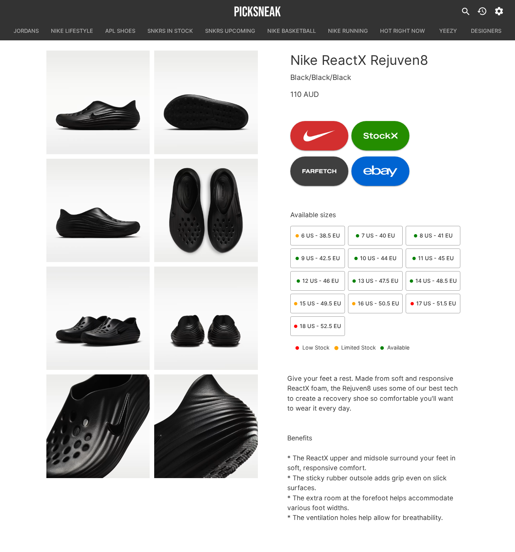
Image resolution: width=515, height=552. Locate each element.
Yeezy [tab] (448, 31)
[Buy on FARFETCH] (319, 171)
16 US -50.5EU (378, 303)
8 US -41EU (436, 235)
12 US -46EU (320, 281)
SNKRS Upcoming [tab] (230, 31)
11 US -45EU (436, 258)
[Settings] (499, 11)
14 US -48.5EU (436, 281)
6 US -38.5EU (320, 235)
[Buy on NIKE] (319, 135)
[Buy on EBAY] (380, 171)
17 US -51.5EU (436, 303)
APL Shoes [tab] (120, 31)
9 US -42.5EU (320, 258)
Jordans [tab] (26, 31)
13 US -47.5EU (378, 281)
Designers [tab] (486, 31)
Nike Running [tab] (348, 31)
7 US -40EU (378, 235)
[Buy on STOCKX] (380, 135)
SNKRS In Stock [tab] (170, 31)
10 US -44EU (378, 258)
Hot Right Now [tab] (402, 31)
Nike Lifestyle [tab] (72, 31)
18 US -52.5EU (320, 326)
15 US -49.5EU (320, 303)
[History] (482, 11)
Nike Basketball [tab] (291, 31)
